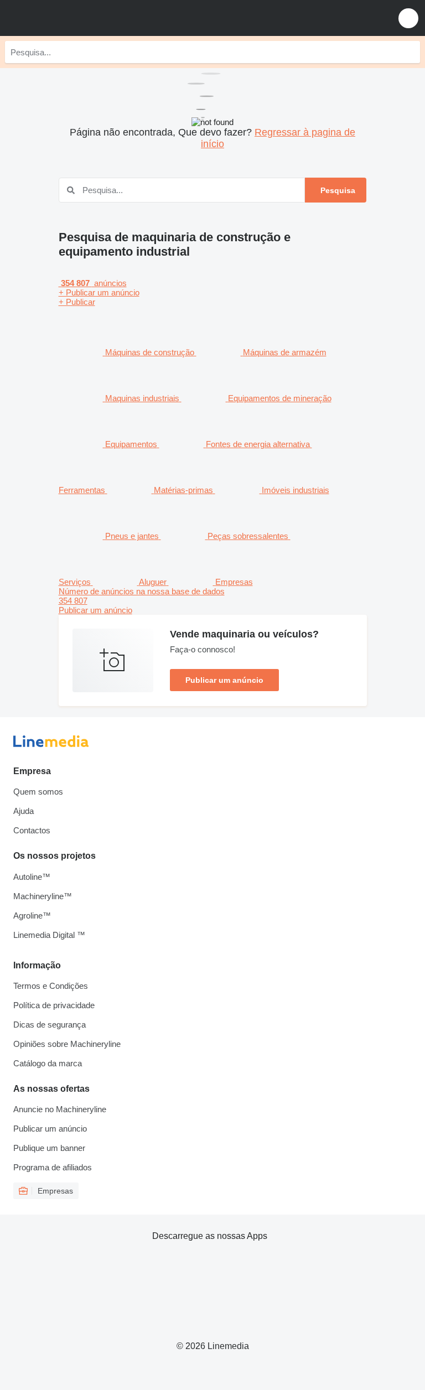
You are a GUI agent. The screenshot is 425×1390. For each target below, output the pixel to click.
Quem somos (38, 791)
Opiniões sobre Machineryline (67, 1044)
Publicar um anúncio (224, 680)
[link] (213, 601)
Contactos (31, 830)
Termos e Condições (50, 985)
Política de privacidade (54, 1005)
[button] (408, 18)
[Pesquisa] (409, 52)
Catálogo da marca (47, 1063)
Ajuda (23, 811)
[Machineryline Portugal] (77, 18)
